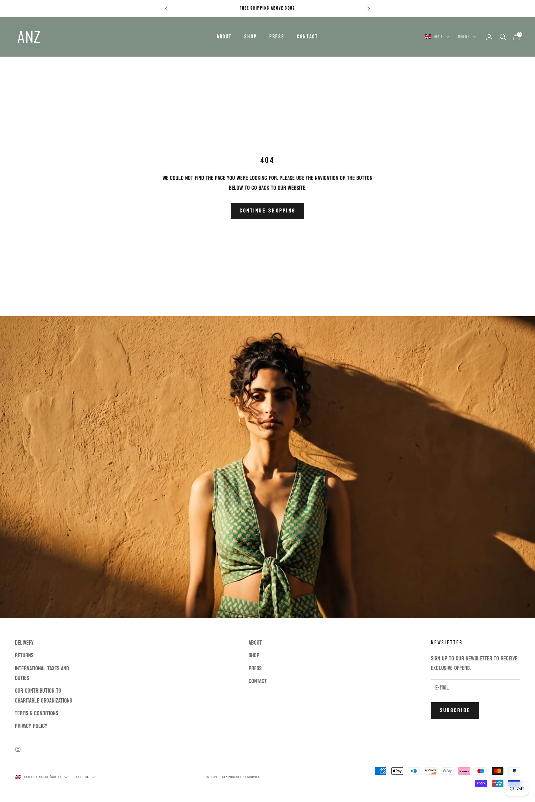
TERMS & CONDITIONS (36, 713)
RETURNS (24, 655)
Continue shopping (267, 211)
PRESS (277, 36)
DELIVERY (24, 643)
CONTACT (307, 36)
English (464, 37)
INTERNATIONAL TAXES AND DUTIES (42, 673)
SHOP (250, 36)
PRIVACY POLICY (31, 726)
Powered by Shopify (244, 777)
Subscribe (455, 710)
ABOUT (224, 36)
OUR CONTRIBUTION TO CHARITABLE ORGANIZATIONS (43, 696)
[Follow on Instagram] (18, 749)
